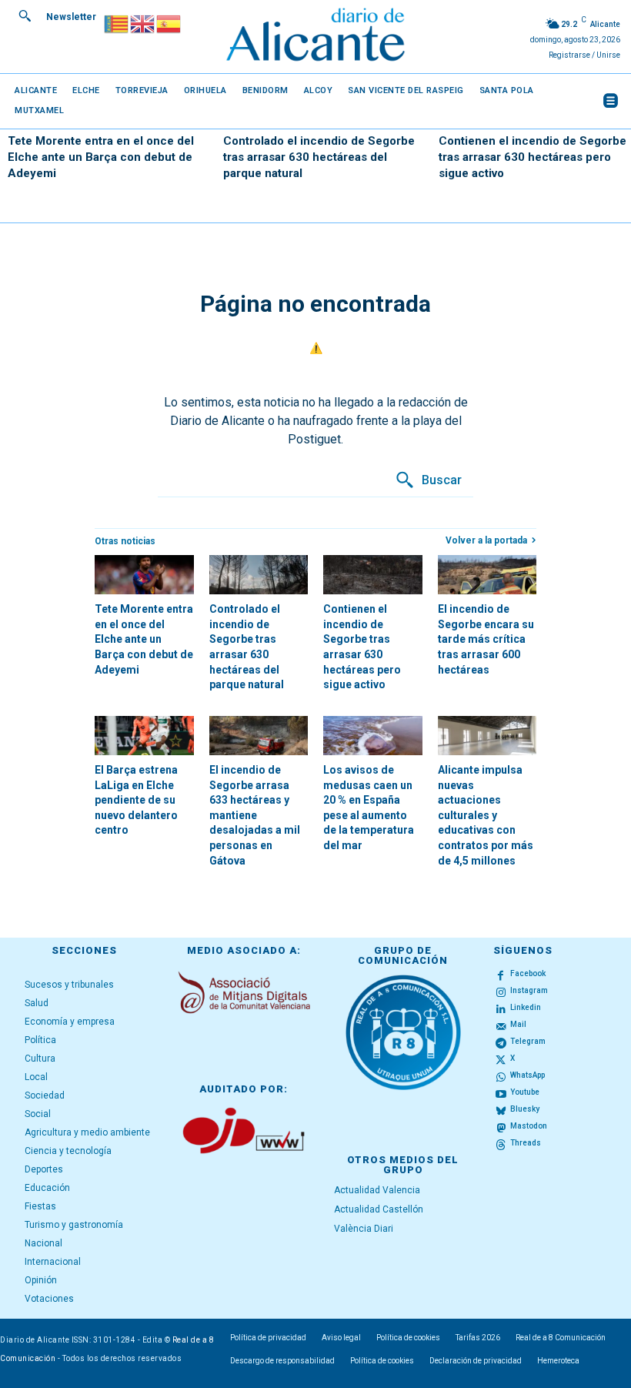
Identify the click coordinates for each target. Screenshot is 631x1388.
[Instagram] (501, 991)
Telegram (528, 1041)
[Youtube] (501, 1093)
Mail (518, 1024)
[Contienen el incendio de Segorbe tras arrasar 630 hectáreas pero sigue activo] (372, 574)
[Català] (117, 22)
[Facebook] (501, 974)
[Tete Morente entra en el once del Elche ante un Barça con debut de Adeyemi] (144, 574)
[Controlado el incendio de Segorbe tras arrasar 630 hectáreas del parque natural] (259, 574)
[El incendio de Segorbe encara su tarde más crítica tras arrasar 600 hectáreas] (487, 574)
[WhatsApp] (501, 1076)
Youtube (524, 1092)
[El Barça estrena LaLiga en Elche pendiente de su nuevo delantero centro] (144, 735)
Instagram (529, 990)
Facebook (528, 973)
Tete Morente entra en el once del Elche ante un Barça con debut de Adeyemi (101, 157)
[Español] (169, 22)
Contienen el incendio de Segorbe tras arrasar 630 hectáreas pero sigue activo (532, 157)
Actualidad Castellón (378, 1209)
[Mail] (501, 1025)
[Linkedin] (501, 1008)
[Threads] (501, 1143)
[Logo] (315, 37)
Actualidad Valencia (377, 1190)
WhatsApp (527, 1075)
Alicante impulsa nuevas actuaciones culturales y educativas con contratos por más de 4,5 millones (485, 815)
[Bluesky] (501, 1110)
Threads (525, 1143)
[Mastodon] (501, 1127)
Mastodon (528, 1126)
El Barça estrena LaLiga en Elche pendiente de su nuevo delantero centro (136, 800)
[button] (24, 15)
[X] (501, 1059)
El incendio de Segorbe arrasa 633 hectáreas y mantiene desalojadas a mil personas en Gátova (254, 815)
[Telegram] (501, 1042)
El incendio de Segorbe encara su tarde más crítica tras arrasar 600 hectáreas (486, 639)
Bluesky (524, 1109)
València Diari (363, 1228)
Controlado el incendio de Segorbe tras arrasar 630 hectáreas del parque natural (319, 157)
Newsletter (71, 17)
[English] (143, 22)
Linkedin (525, 1007)
